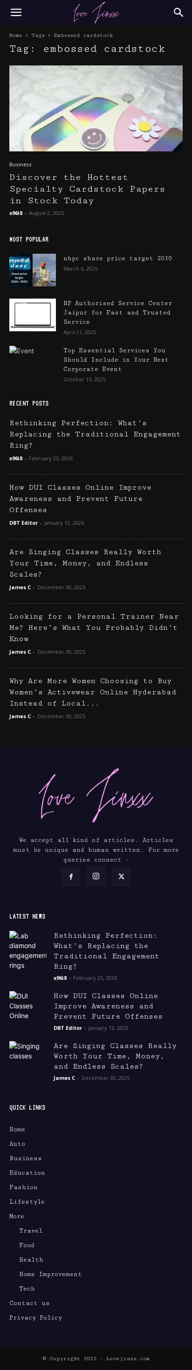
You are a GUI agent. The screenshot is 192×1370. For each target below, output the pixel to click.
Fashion (23, 1187)
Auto (17, 1144)
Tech (27, 1288)
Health (31, 1259)
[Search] (179, 12)
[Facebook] (71, 877)
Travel (30, 1230)
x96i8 (15, 212)
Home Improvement (50, 1274)
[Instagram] (96, 876)
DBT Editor (23, 522)
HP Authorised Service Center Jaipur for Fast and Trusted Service (117, 313)
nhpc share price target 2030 (117, 258)
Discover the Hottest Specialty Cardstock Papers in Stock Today (87, 189)
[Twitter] (121, 877)
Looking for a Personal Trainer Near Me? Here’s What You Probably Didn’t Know (94, 627)
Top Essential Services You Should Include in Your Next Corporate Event (116, 360)
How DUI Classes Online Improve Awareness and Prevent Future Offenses (80, 498)
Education (27, 1173)
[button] (16, 12)
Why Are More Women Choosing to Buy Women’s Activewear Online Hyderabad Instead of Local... (92, 692)
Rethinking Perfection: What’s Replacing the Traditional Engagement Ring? (95, 434)
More (16, 1216)
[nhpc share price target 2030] (32, 270)
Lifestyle (27, 1202)
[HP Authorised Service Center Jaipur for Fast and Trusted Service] (32, 315)
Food (26, 1245)
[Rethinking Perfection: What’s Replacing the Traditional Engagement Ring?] (28, 950)
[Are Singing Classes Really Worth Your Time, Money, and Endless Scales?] (28, 1059)
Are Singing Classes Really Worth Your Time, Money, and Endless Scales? (85, 563)
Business (20, 164)
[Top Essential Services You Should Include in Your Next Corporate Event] (32, 362)
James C (20, 587)
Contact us (29, 1303)
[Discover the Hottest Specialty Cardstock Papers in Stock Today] (96, 108)
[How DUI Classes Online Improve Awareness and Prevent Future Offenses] (28, 1009)
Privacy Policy (35, 1317)
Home (15, 35)
